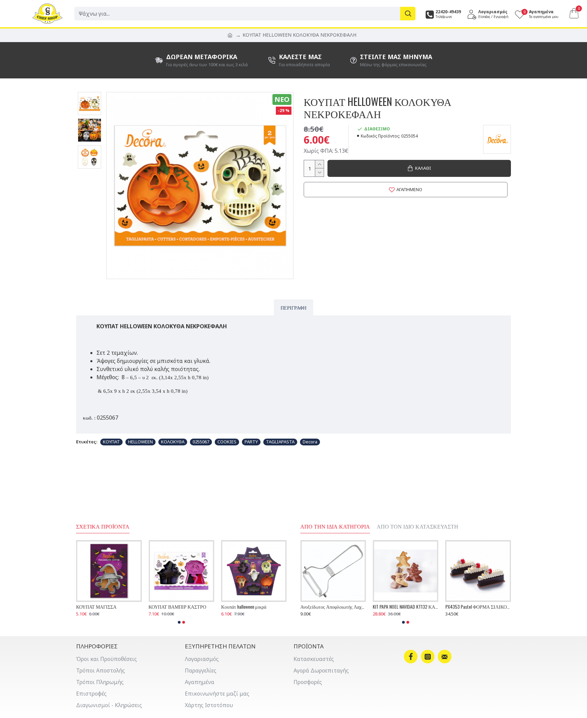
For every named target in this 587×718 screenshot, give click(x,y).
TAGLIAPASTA (280, 442)
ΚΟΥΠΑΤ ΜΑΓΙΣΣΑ (168, 607)
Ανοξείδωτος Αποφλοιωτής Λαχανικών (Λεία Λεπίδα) (333, 607)
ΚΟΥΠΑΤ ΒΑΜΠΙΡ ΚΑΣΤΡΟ (250, 607)
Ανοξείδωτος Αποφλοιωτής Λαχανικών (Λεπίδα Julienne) (405, 607)
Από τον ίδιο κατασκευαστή (417, 526)
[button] (179, 622)
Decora (310, 442)
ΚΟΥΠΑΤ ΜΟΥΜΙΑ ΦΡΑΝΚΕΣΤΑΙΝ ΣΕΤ (109, 607)
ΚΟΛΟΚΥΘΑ (172, 442)
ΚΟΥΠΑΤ (111, 442)
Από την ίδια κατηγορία (335, 526)
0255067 (201, 442)
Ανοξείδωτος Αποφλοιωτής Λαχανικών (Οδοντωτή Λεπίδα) (478, 607)
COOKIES (226, 442)
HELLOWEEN (140, 442)
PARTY (251, 442)
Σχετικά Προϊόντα (102, 526)
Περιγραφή (293, 307)
